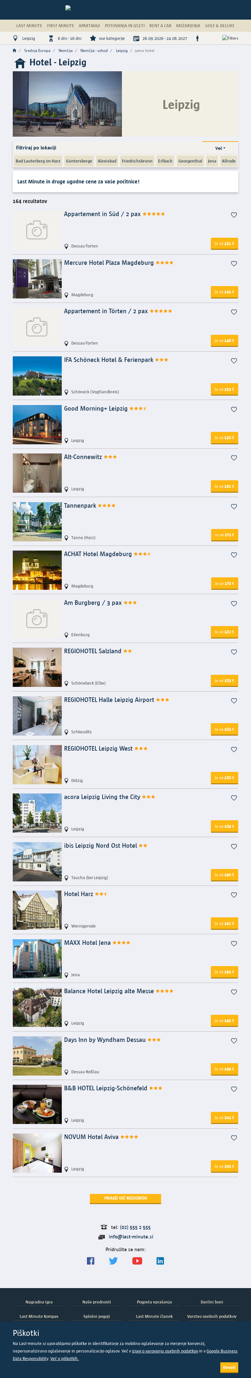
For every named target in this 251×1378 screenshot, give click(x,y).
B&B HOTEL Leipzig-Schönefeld (106, 1088)
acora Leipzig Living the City (103, 796)
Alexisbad (107, 160)
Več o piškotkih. (64, 1358)
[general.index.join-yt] (137, 1261)
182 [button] (224, 631)
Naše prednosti (96, 1301)
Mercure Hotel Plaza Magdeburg (110, 262)
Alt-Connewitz (84, 456)
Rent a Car (160, 25)
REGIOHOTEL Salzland (93, 651)
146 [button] (224, 340)
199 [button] (224, 1068)
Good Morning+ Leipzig (96, 408)
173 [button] (224, 534)
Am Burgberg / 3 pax (94, 602)
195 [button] (224, 1020)
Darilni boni (212, 1301)
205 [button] (224, 1166)
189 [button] (224, 826)
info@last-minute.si (131, 1236)
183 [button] (224, 680)
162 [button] (224, 486)
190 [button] (224, 874)
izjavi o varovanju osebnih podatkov (165, 1351)
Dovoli (229, 1367)
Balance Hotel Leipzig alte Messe (110, 991)
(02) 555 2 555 (135, 1227)
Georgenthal (190, 160)
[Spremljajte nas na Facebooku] (90, 1261)
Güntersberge (79, 160)
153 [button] (224, 389)
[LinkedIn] (160, 1261)
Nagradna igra (39, 1301)
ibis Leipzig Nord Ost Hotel (101, 845)
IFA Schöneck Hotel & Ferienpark (109, 359)
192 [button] (224, 923)
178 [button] (224, 583)
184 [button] (224, 729)
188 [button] (224, 777)
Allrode (229, 160)
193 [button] (224, 971)
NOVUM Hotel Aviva (92, 1136)
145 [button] (224, 291)
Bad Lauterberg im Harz (38, 160)
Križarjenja (188, 25)
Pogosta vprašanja (154, 1301)
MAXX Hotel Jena (88, 942)
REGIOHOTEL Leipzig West (99, 748)
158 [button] (224, 437)
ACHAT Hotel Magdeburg (99, 554)
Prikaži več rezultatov (125, 1198)
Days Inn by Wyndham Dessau (105, 1039)
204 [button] (224, 1117)
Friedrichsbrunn (137, 160)
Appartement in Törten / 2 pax (107, 311)
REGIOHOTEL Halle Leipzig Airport (110, 699)
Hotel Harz (79, 894)
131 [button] (224, 243)
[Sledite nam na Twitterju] (113, 1261)
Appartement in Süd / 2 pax (103, 214)
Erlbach (165, 160)
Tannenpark (81, 505)
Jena (212, 160)
